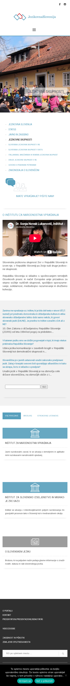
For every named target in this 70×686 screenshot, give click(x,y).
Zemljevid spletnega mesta (16, 642)
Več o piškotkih (44, 681)
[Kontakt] (64, 4)
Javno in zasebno (18, 134)
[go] (63, 653)
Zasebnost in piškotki (14, 637)
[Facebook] (59, 4)
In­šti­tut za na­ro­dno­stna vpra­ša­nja (28, 443)
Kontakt (7, 615)
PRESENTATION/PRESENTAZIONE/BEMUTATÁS (23, 619)
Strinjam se (25, 681)
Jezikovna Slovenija (20, 124)
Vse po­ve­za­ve (11, 416)
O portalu (8, 610)
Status (12, 129)
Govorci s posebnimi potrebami (22, 165)
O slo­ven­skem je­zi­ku (18, 551)
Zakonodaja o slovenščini (23, 170)
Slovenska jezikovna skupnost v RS (24, 145)
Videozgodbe (9, 628)
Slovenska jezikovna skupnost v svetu (25, 150)
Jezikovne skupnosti (20, 139)
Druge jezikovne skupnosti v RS (22, 160)
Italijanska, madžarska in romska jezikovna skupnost (33, 155)
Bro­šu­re (27, 416)
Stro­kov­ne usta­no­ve (47, 416)
